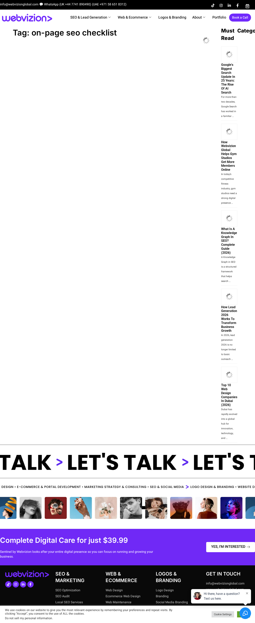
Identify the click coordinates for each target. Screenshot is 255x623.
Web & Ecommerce (133, 17)
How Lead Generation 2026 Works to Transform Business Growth (229, 319)
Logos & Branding (172, 17)
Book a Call (240, 17)
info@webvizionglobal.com (19, 4)
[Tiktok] (213, 5)
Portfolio (219, 17)
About (197, 17)
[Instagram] (221, 5)
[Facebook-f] (237, 5)
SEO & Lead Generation (88, 17)
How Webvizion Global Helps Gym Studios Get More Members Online (229, 156)
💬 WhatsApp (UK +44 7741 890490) (65, 4)
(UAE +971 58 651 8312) (109, 4)
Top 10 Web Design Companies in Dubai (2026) (229, 395)
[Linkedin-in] (229, 5)
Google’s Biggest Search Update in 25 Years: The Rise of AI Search (228, 78)
